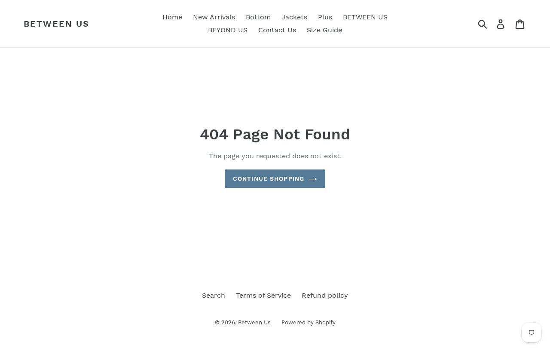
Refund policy (325, 295)
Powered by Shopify (308, 322)
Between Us (56, 23)
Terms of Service (263, 295)
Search (213, 295)
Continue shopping (268, 178)
